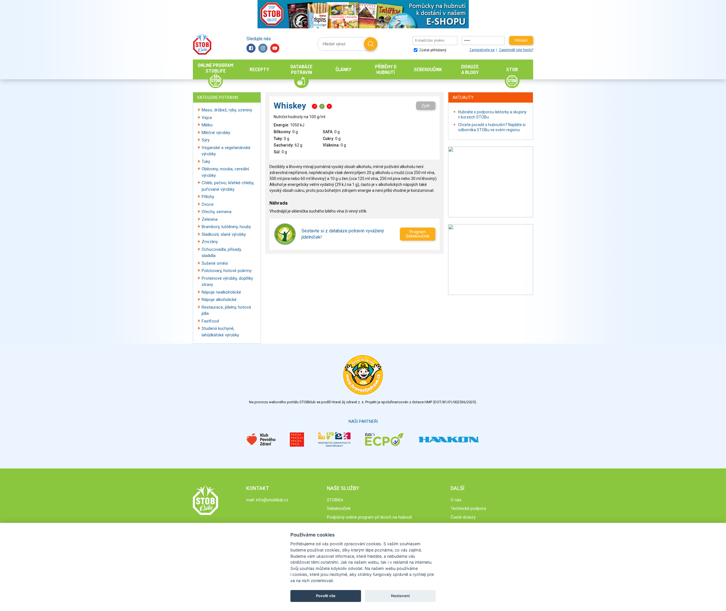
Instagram (262, 48)
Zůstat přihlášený (432, 50)
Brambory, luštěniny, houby (226, 226)
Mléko (207, 125)
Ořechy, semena (216, 211)
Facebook (251, 48)
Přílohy (208, 196)
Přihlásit (521, 41)
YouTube (274, 48)
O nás (456, 499)
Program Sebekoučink (417, 234)
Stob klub (202, 44)
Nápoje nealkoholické (221, 292)
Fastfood (210, 321)
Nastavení (400, 595)
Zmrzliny (210, 241)
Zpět (425, 105)
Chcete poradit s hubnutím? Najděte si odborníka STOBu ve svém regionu (491, 127)
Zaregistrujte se (482, 50)
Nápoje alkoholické (219, 299)
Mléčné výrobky (216, 132)
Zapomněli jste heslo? (516, 50)
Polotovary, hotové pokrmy (227, 270)
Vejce (207, 117)
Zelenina (210, 219)
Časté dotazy (463, 517)
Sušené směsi (215, 263)
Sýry (206, 140)
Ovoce (208, 204)
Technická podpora (468, 508)
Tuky (206, 161)
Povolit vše (325, 595)
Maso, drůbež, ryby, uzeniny (227, 110)
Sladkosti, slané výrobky (224, 234)
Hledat (370, 44)
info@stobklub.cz (272, 499)
